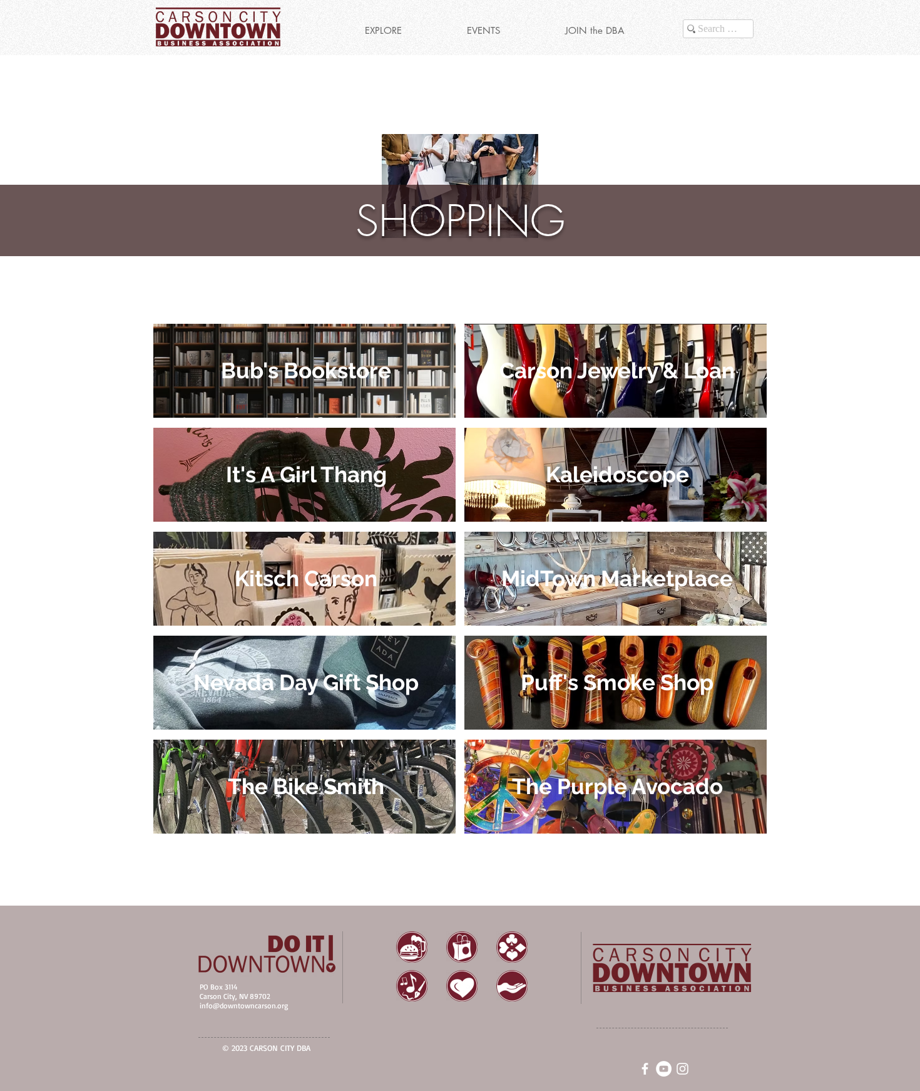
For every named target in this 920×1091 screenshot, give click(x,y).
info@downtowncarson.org (244, 1005)
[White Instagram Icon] (682, 1069)
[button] (383, 30)
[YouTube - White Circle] (664, 1069)
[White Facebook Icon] (645, 1069)
